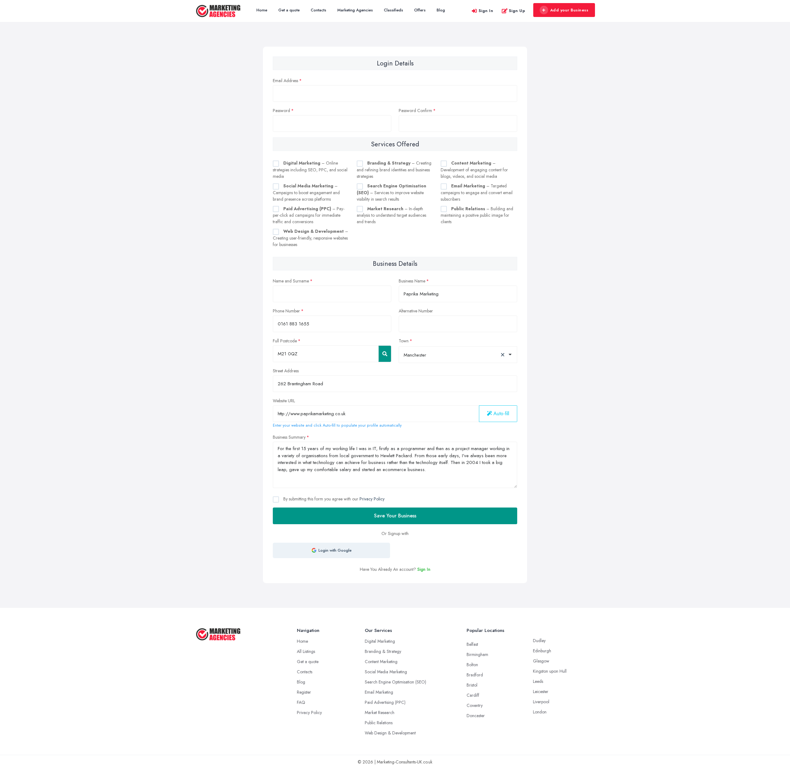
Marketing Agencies (355, 10)
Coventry (475, 705)
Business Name (412, 281)
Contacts (318, 10)
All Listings (306, 651)
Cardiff (473, 695)
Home (261, 10)
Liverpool (541, 702)
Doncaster (476, 716)
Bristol (472, 685)
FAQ (301, 702)
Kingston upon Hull (550, 671)
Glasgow (541, 661)
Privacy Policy (372, 499)
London (540, 712)
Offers (420, 10)
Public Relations (379, 723)
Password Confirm (415, 110)
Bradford (475, 675)
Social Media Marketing (386, 672)
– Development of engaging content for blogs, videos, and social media (474, 169)
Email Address (285, 80)
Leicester (540, 691)
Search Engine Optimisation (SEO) (395, 682)
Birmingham (477, 654)
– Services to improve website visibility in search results (391, 192)
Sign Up (517, 11)
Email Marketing (379, 692)
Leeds (538, 681)
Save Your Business (395, 515)
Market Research (379, 712)
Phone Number (286, 311)
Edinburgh (542, 651)
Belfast (472, 644)
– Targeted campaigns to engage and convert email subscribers (477, 192)
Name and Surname (291, 281)
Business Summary (289, 437)
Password (281, 110)
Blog (441, 10)
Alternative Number (416, 311)
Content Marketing (381, 661)
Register (304, 692)
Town (404, 341)
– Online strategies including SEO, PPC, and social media (310, 169)
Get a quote (289, 10)
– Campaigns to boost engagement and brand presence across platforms (306, 192)
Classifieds (393, 10)
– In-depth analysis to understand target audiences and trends (391, 215)
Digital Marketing (380, 641)
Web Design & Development (390, 733)
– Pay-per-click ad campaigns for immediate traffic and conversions (308, 215)
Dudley (539, 640)
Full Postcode (285, 341)
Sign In (486, 11)
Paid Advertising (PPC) (385, 702)
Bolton (472, 665)
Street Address (286, 371)
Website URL (284, 401)
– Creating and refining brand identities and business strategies (394, 169)
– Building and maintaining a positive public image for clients (477, 215)
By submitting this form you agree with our (333, 499)
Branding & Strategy (383, 651)
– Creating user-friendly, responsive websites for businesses (310, 238)
